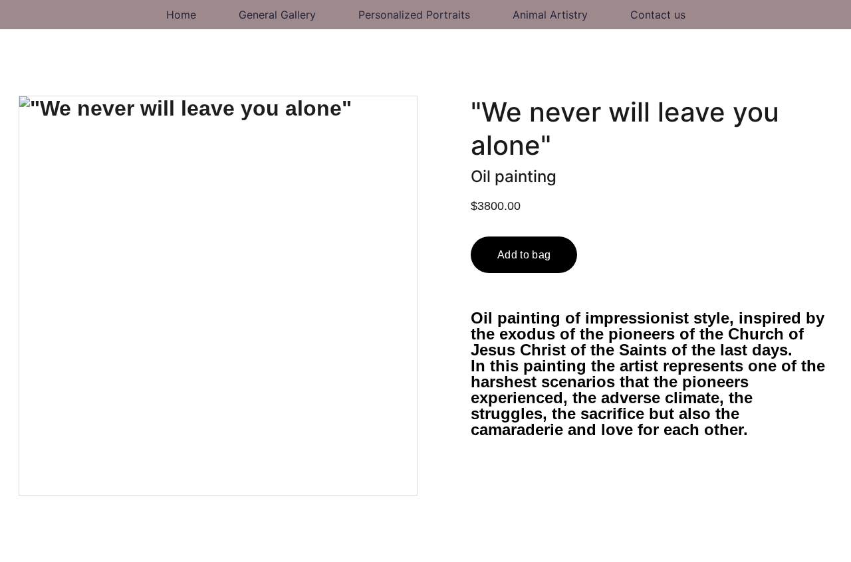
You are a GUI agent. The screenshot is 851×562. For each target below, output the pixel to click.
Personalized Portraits (414, 14)
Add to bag (523, 254)
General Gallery (277, 14)
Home (181, 14)
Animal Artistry (550, 14)
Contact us (657, 14)
